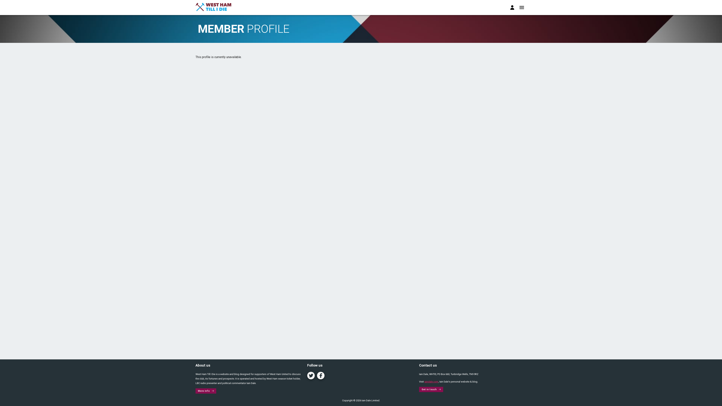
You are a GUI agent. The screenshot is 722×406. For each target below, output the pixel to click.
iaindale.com (431, 381)
